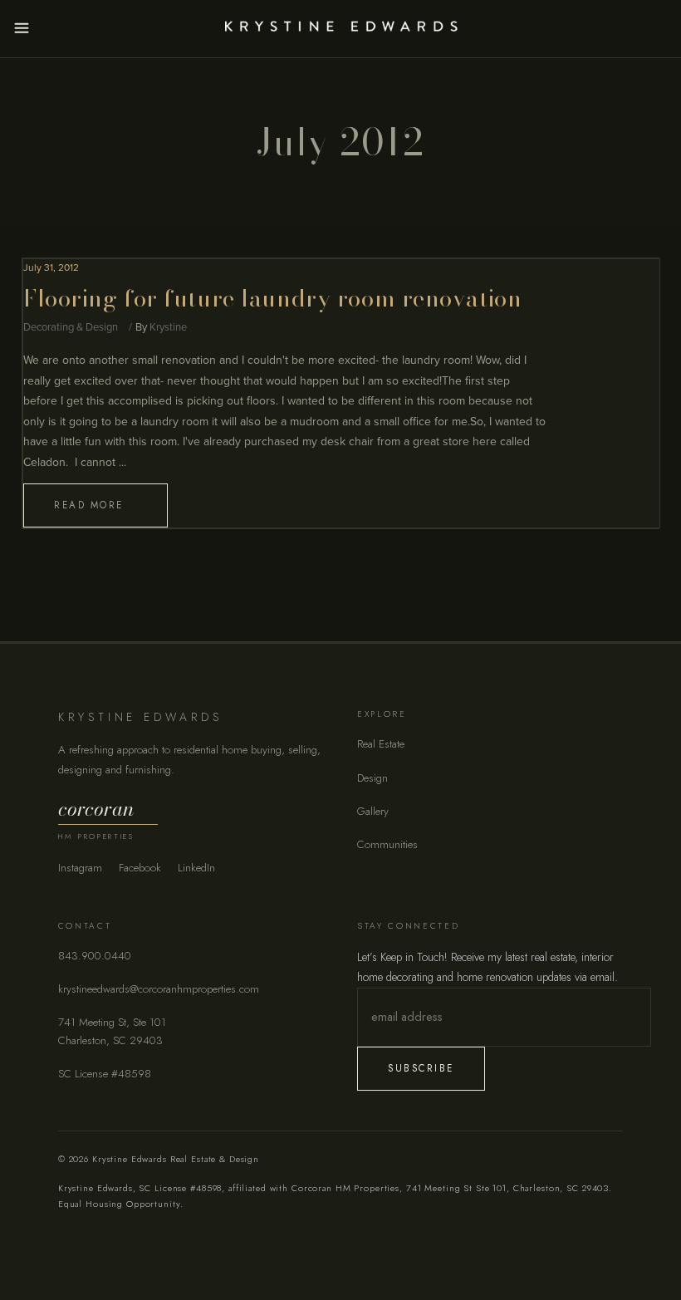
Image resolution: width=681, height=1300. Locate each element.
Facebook (140, 868)
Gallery (373, 811)
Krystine (168, 327)
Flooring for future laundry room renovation (272, 298)
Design (372, 778)
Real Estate (380, 744)
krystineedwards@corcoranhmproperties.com (158, 989)
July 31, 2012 (51, 267)
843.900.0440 (94, 956)
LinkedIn (196, 868)
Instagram (80, 868)
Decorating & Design (70, 327)
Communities (387, 844)
